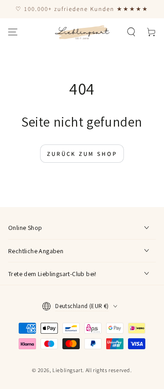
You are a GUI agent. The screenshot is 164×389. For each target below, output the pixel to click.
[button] (131, 32)
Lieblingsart (67, 370)
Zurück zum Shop (82, 154)
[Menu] (13, 32)
